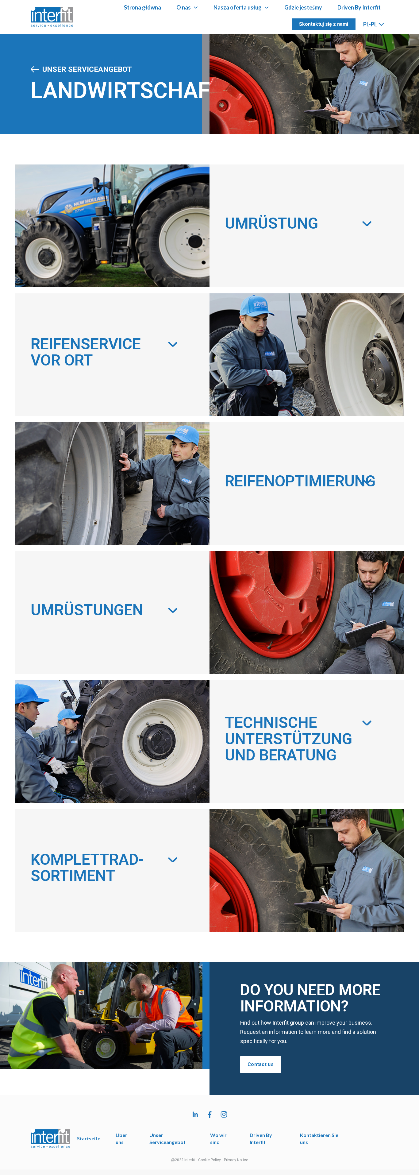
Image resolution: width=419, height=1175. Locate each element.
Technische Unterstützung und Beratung (288, 739)
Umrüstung (271, 223)
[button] (299, 226)
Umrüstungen (87, 610)
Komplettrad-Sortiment (87, 868)
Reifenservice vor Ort (86, 352)
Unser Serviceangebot (87, 69)
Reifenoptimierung (300, 481)
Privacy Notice (236, 1160)
